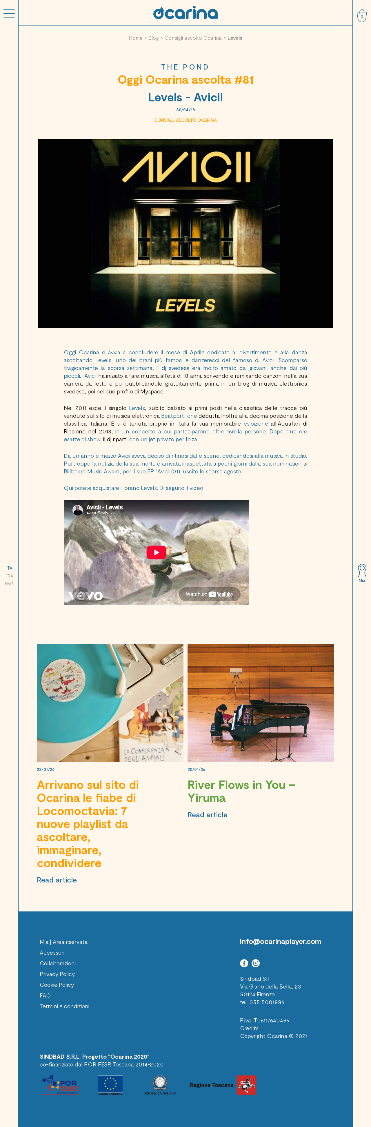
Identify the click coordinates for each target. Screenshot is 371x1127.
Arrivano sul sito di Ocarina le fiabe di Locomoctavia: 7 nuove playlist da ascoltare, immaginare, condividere (88, 823)
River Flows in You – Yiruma (242, 790)
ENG (9, 583)
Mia (362, 580)
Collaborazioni (58, 963)
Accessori (52, 952)
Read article (57, 879)
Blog (153, 37)
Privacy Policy (57, 973)
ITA (9, 567)
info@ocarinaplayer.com (280, 941)
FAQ (45, 995)
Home (136, 37)
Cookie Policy (57, 984)
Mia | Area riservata (64, 941)
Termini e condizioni (64, 1005)
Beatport (172, 415)
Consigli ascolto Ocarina (193, 37)
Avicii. (270, 359)
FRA (9, 575)
